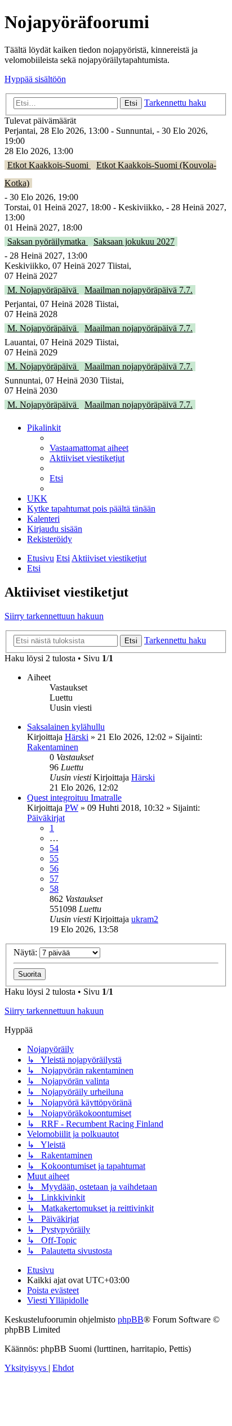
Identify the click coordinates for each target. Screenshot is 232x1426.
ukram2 (144, 919)
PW (71, 808)
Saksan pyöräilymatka (47, 241)
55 (54, 858)
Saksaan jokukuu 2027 (134, 241)
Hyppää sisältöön (35, 79)
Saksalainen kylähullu (66, 727)
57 (54, 878)
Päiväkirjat (46, 818)
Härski (76, 737)
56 (54, 868)
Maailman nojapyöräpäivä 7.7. (138, 290)
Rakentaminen (52, 747)
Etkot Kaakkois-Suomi (49, 165)
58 (54, 888)
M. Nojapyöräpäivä (43, 290)
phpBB (131, 1319)
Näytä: (26, 952)
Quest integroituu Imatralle (74, 797)
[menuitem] (89, 448)
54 (54, 848)
